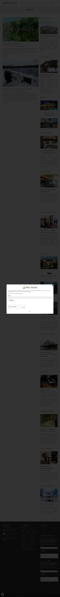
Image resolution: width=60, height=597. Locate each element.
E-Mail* (9, 295)
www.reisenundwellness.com (18, 293)
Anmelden (11, 300)
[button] (2, 594)
